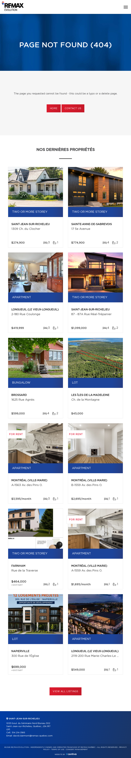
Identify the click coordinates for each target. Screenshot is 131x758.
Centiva (71, 754)
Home (54, 108)
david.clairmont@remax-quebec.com (33, 736)
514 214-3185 (18, 733)
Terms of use (57, 749)
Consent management (77, 749)
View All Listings (65, 691)
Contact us (73, 108)
